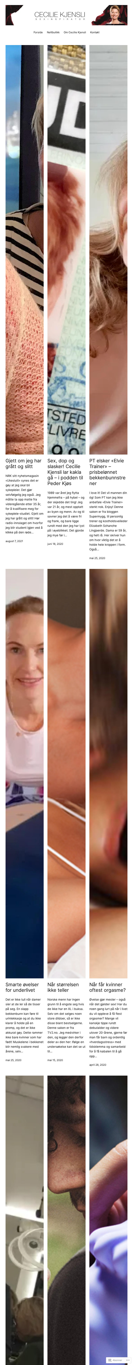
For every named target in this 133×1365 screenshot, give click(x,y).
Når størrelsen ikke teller (63, 987)
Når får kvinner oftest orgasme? (107, 987)
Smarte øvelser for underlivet (22, 987)
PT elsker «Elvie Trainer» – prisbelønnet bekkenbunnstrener (107, 472)
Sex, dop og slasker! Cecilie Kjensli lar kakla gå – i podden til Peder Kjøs (65, 472)
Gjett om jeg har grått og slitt (23, 463)
